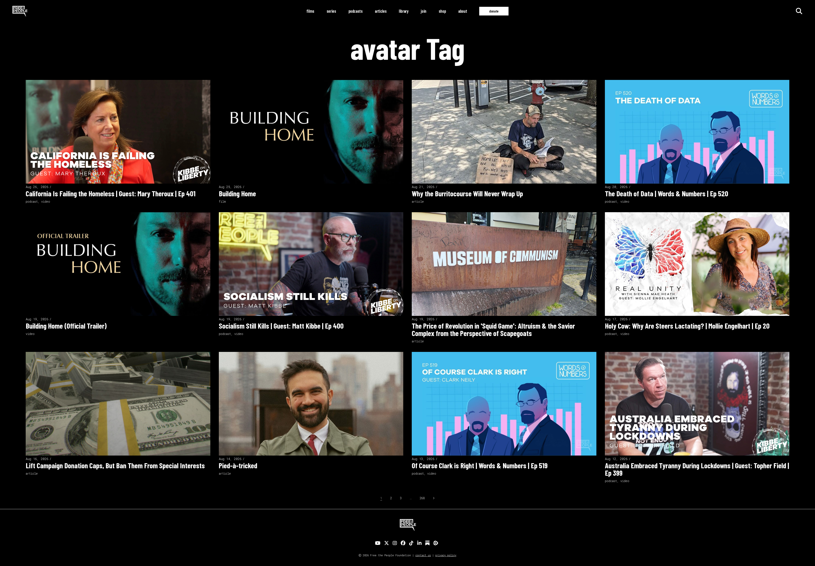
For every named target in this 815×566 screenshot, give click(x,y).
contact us (423, 555)
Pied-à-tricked (238, 465)
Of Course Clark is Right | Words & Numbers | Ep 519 (480, 465)
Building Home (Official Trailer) (66, 325)
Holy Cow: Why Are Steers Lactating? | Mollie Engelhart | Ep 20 (687, 325)
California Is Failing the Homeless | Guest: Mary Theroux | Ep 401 (110, 193)
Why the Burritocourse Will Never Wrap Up (467, 193)
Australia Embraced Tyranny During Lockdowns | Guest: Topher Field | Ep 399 (697, 469)
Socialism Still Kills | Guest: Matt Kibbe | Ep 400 (281, 325)
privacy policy (445, 555)
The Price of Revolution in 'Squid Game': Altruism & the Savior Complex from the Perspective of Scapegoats (493, 329)
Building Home (237, 193)
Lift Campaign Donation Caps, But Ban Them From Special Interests (115, 465)
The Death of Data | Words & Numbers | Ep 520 (666, 193)
